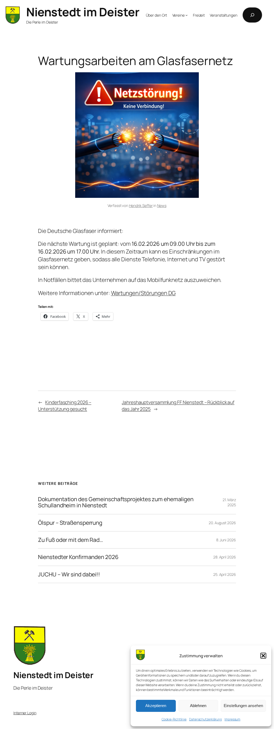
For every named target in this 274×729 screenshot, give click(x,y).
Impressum (232, 719)
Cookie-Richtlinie (174, 719)
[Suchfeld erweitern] (252, 15)
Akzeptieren (155, 705)
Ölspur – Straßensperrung (70, 523)
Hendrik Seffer (141, 205)
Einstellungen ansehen (243, 705)
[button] (263, 655)
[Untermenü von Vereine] (186, 15)
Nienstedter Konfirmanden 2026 (78, 557)
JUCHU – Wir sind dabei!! (69, 574)
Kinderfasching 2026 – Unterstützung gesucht (64, 405)
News (161, 205)
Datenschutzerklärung (205, 719)
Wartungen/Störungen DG (143, 293)
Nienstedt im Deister (82, 12)
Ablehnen (198, 705)
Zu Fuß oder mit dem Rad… (70, 540)
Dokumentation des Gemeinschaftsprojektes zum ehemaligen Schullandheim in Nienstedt (115, 502)
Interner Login (24, 712)
